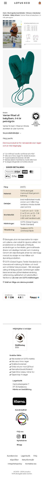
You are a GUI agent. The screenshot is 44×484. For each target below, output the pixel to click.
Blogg (19, 445)
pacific (23, 187)
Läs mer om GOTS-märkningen (25, 278)
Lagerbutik (25, 456)
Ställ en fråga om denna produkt (18, 282)
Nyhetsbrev (22, 441)
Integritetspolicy (15, 464)
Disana (5, 112)
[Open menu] (5, 3)
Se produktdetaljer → (12, 133)
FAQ (35, 456)
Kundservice (12, 456)
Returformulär (28, 460)
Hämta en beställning (22, 389)
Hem (4, 13)
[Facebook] (24, 436)
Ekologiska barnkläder (16, 13)
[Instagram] (19, 436)
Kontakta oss (30, 464)
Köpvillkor (14, 460)
